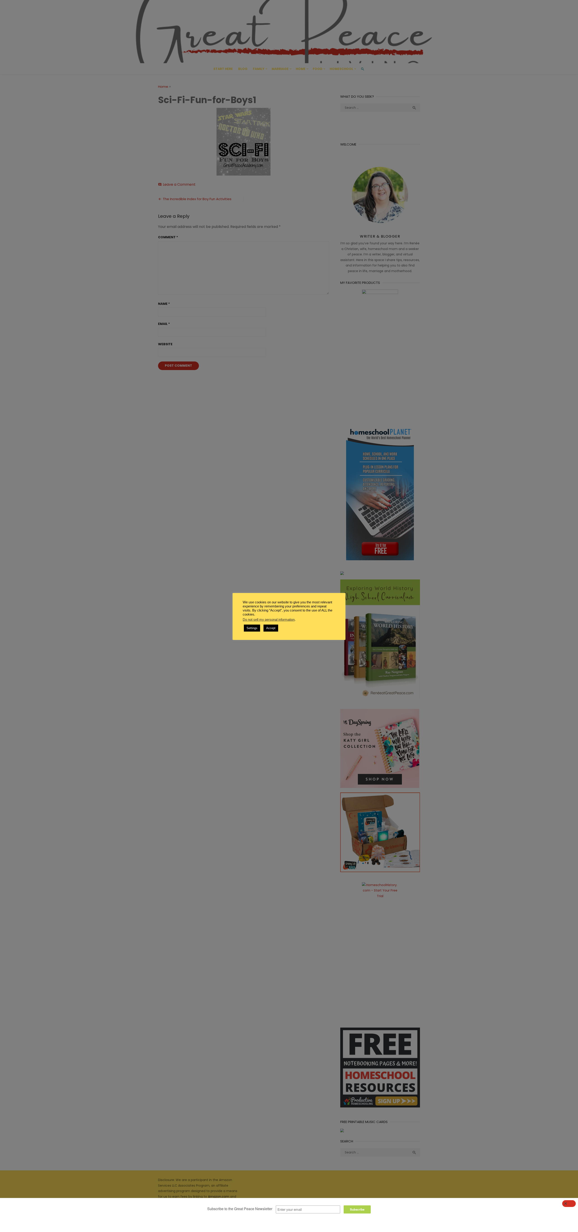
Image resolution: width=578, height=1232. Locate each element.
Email (164, 324)
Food (317, 69)
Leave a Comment (179, 184)
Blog (242, 69)
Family (258, 69)
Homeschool (341, 69)
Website (165, 344)
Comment (168, 237)
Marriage (280, 69)
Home (300, 69)
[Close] (569, 1203)
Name (164, 303)
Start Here (223, 69)
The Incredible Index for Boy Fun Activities (197, 199)
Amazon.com (218, 1196)
